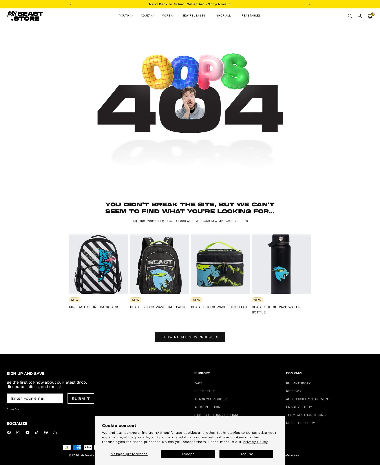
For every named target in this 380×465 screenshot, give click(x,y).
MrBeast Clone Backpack (94, 307)
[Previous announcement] (70, 4)
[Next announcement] (309, 4)
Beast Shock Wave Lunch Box (219, 307)
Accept (187, 454)
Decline (246, 454)
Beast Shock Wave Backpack (157, 307)
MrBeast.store (90, 455)
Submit (81, 398)
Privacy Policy (255, 442)
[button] (124, 16)
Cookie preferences (285, 455)
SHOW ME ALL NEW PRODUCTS (190, 337)
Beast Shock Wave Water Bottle (276, 309)
